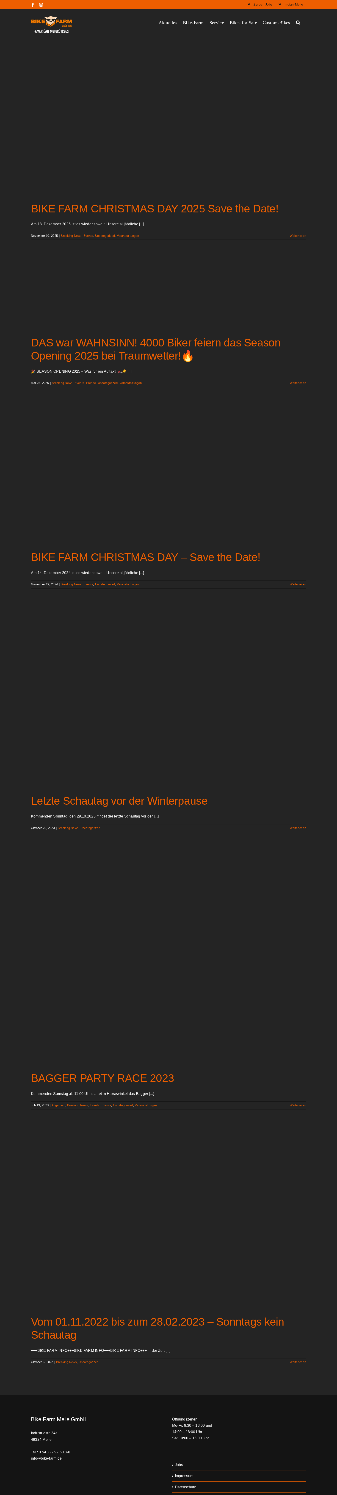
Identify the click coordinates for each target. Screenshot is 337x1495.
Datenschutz (185, 1487)
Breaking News (71, 235)
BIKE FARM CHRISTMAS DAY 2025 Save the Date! (154, 209)
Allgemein (58, 1105)
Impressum (184, 1476)
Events (88, 235)
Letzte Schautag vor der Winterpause (119, 801)
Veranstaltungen (128, 235)
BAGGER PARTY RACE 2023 (102, 1078)
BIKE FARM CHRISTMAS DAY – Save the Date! (145, 557)
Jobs (179, 1465)
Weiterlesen (298, 235)
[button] (298, 22)
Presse (91, 383)
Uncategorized (105, 235)
